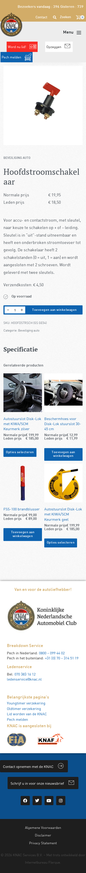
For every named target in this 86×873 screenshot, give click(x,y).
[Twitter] (37, 800)
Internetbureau (36, 862)
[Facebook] (25, 800)
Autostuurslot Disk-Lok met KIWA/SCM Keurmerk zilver (22, 423)
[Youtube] (49, 800)
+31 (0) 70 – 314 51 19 (61, 658)
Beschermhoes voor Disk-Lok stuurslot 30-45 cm (62, 423)
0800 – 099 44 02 (52, 653)
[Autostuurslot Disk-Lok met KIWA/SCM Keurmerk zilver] (22, 392)
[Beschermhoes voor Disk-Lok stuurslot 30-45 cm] (63, 392)
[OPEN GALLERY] (43, 105)
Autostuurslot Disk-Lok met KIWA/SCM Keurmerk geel (63, 514)
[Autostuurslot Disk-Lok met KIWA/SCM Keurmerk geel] (63, 483)
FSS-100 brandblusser (21, 509)
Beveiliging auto (17, 158)
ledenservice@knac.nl (24, 679)
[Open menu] (72, 32)
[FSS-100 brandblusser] (22, 483)
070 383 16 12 (25, 674)
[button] (63, 454)
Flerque (54, 862)
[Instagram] (60, 800)
